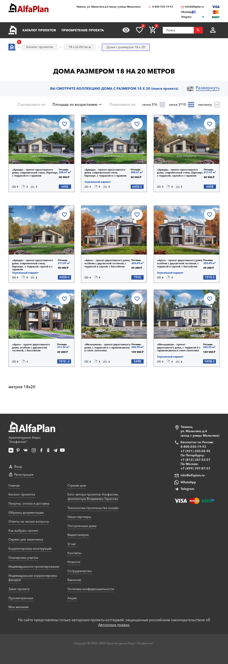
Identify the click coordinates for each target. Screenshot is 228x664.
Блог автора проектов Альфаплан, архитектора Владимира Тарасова (93, 496)
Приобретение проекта (82, 30)
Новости (73, 562)
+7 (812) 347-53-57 (195, 460)
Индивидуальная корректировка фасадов (32, 578)
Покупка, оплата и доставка (28, 503)
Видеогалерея (78, 535)
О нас (71, 544)
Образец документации (26, 513)
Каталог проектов (39, 30)
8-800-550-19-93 (162, 6)
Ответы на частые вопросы (28, 521)
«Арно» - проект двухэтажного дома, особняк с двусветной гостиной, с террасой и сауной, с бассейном (107, 263)
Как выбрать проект (23, 531)
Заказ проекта (18, 589)
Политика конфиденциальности (90, 589)
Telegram (187, 489)
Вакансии (74, 580)
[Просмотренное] (126, 30)
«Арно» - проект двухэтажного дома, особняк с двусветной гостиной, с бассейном (31, 347)
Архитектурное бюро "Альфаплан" (24, 439)
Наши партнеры (79, 517)
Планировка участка (23, 558)
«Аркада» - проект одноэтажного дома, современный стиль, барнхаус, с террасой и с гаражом (35, 172)
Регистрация (23, 475)
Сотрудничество (79, 571)
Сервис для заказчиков (25, 539)
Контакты (74, 553)
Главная (14, 485)
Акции (72, 598)
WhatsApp (188, 482)
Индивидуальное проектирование (33, 567)
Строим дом (76, 485)
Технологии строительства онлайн (93, 508)
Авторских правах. (114, 624)
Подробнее (31, 152)
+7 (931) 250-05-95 (195, 451)
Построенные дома (81, 526)
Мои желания (18, 607)
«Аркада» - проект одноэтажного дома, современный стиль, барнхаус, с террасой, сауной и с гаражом (180, 172)
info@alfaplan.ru (194, 6)
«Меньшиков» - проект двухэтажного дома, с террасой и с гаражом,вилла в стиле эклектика (107, 347)
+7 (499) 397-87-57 (195, 468)
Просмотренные (20, 598)
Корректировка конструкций (29, 549)
